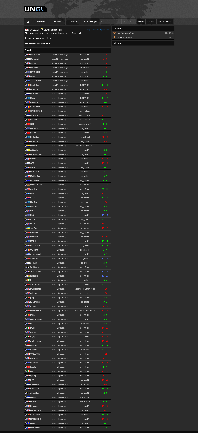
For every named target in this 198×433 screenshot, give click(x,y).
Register (151, 21)
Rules (74, 21)
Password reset (164, 21)
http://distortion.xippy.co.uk (98, 30)
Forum (57, 21)
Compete (40, 21)
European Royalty (145, 37)
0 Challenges (90, 21)
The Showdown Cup (145, 33)
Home (28, 21)
